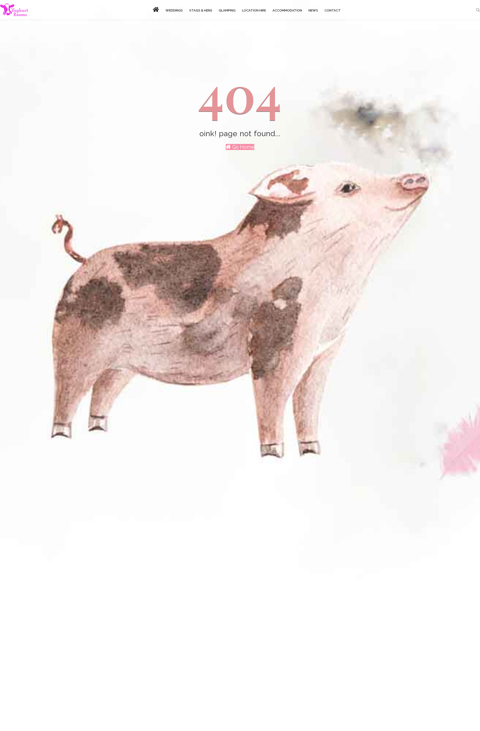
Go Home (242, 147)
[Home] (14, 10)
